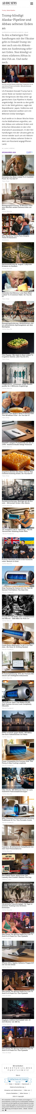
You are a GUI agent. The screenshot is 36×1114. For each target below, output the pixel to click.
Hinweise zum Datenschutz (13, 1090)
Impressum (25, 1084)
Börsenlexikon (18, 1066)
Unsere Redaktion (12, 1093)
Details (25, 1108)
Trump (4, 10)
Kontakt (17, 1084)
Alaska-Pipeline (11, 10)
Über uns (27, 1090)
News (10, 1084)
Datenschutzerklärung (17, 1087)
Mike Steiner (24, 1093)
